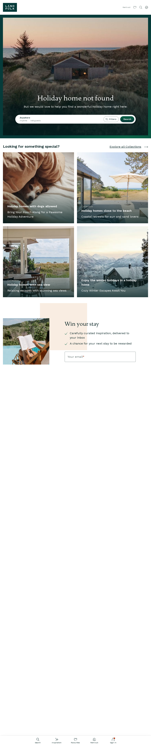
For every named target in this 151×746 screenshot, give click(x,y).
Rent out (94, 743)
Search (38, 743)
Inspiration (57, 743)
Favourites (75, 743)
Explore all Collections (125, 146)
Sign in (113, 743)
